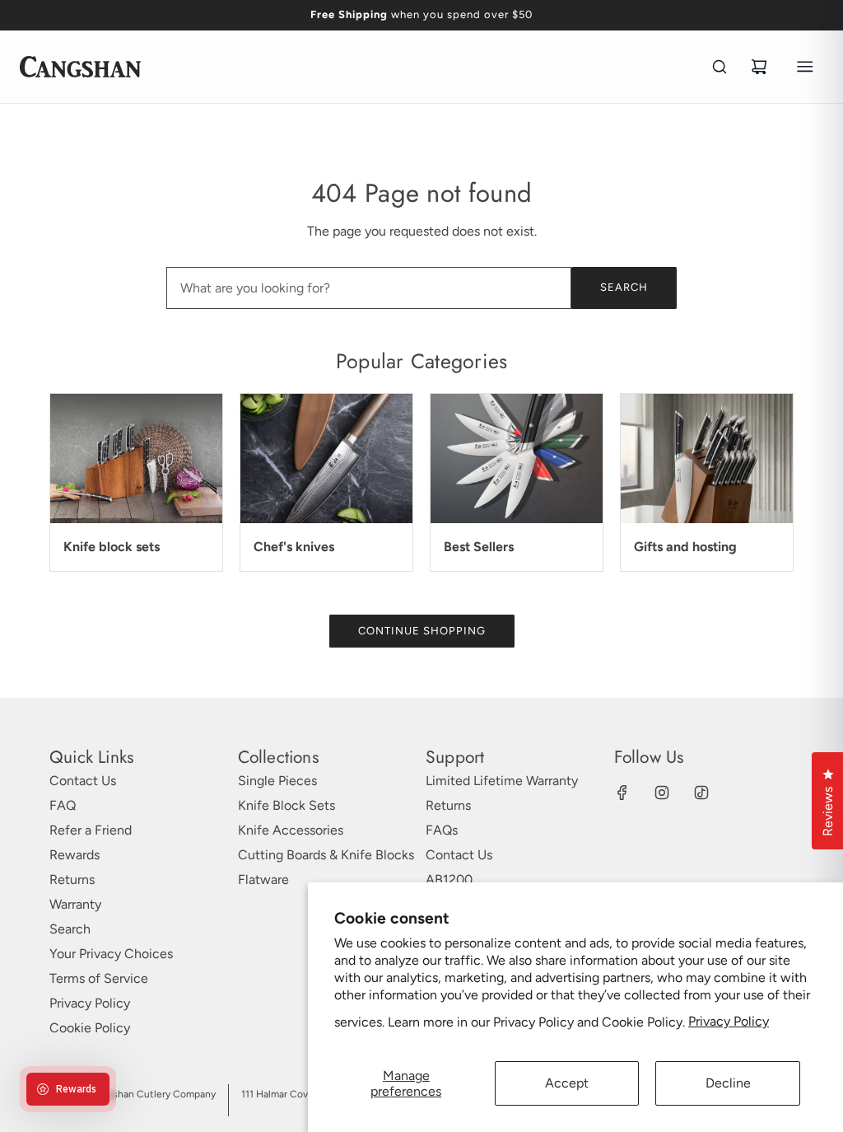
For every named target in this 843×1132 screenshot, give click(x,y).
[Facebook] (622, 792)
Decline (728, 1083)
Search (624, 287)
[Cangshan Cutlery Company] (80, 66)
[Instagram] (662, 792)
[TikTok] (701, 792)
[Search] (719, 67)
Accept (567, 1083)
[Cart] (759, 67)
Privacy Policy (728, 1021)
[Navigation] (805, 67)
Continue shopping (422, 630)
